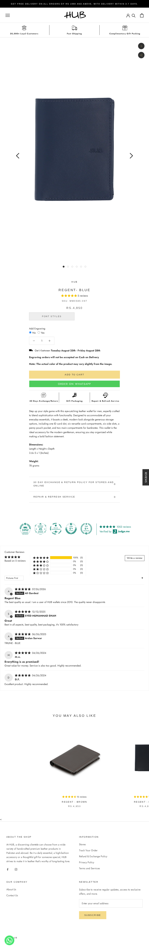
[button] (69, 295)
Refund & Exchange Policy (93, 856)
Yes (43, 333)
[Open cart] (142, 15)
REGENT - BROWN (74, 802)
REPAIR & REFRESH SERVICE (54, 497)
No (34, 333)
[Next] (131, 155)
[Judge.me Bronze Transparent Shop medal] (56, 529)
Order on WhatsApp (74, 384)
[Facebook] (7, 869)
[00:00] (74, 149)
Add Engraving (37, 328)
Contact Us (12, 895)
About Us (11, 889)
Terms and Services (89, 868)
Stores (82, 844)
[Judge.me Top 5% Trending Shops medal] (86, 529)
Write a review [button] (134, 558)
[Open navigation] (7, 15)
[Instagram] (16, 869)
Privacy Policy (86, 862)
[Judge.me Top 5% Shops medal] (71, 529)
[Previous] (17, 155)
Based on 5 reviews (15, 560)
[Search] (134, 15)
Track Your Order (88, 850)
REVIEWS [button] (146, 477)
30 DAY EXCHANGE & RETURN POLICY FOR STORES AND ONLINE (73, 484)
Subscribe (92, 915)
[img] (23, 589)
